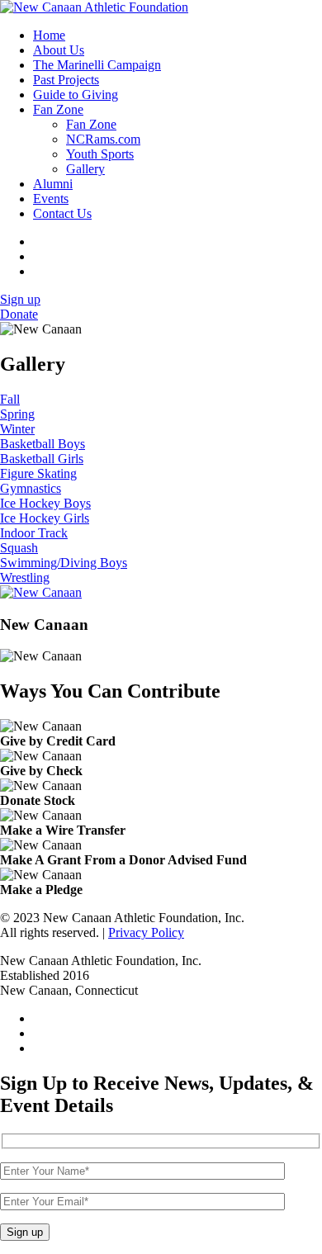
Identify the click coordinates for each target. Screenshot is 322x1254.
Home (49, 35)
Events (51, 199)
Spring (17, 414)
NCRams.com (103, 139)
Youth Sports (100, 154)
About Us (58, 50)
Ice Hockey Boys (45, 503)
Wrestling (25, 577)
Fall (10, 399)
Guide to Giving (75, 95)
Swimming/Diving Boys (63, 563)
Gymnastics (30, 488)
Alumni (53, 184)
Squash (19, 548)
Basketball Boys (42, 444)
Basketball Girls (41, 459)
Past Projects (66, 80)
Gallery (85, 169)
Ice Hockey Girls (44, 518)
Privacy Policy (146, 932)
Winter (17, 429)
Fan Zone (58, 109)
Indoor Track (34, 533)
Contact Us (62, 213)
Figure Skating (38, 473)
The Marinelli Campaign (97, 65)
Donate (19, 314)
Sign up (20, 299)
